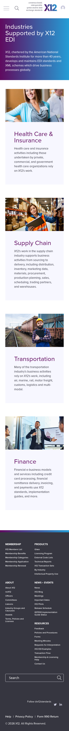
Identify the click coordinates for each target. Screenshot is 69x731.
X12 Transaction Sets (44, 565)
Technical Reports (42, 561)
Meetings (39, 596)
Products (41, 544)
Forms (37, 636)
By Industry (39, 570)
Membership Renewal (15, 565)
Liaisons (9, 604)
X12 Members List (13, 549)
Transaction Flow (42, 653)
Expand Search (16, 8)
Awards (8, 614)
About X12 (10, 587)
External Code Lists (43, 557)
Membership (13, 544)
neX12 (8, 592)
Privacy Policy (24, 716)
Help (8, 716)
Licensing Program (43, 553)
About (9, 582)
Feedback (39, 628)
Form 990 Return (48, 716)
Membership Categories (16, 557)
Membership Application (17, 561)
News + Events (43, 582)
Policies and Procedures (46, 632)
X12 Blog (38, 592)
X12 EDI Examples (42, 649)
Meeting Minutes (42, 641)
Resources (41, 623)
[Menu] (7, 8)
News (37, 587)
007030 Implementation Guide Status (45, 613)
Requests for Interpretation (47, 645)
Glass (37, 549)
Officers (9, 596)
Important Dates (42, 600)
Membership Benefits (15, 553)
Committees (11, 600)
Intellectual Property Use (46, 574)
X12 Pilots (39, 604)
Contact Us (39, 663)
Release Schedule (43, 608)
